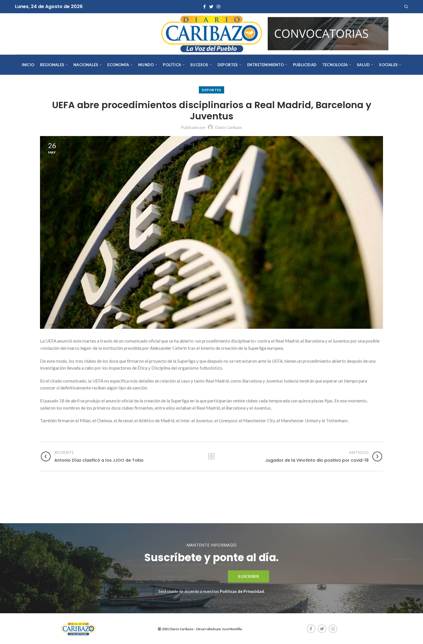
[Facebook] (204, 6)
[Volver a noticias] (211, 456)
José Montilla (232, 629)
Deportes (211, 90)
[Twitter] (211, 6)
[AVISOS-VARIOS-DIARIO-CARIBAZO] (328, 32)
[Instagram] (218, 6)
